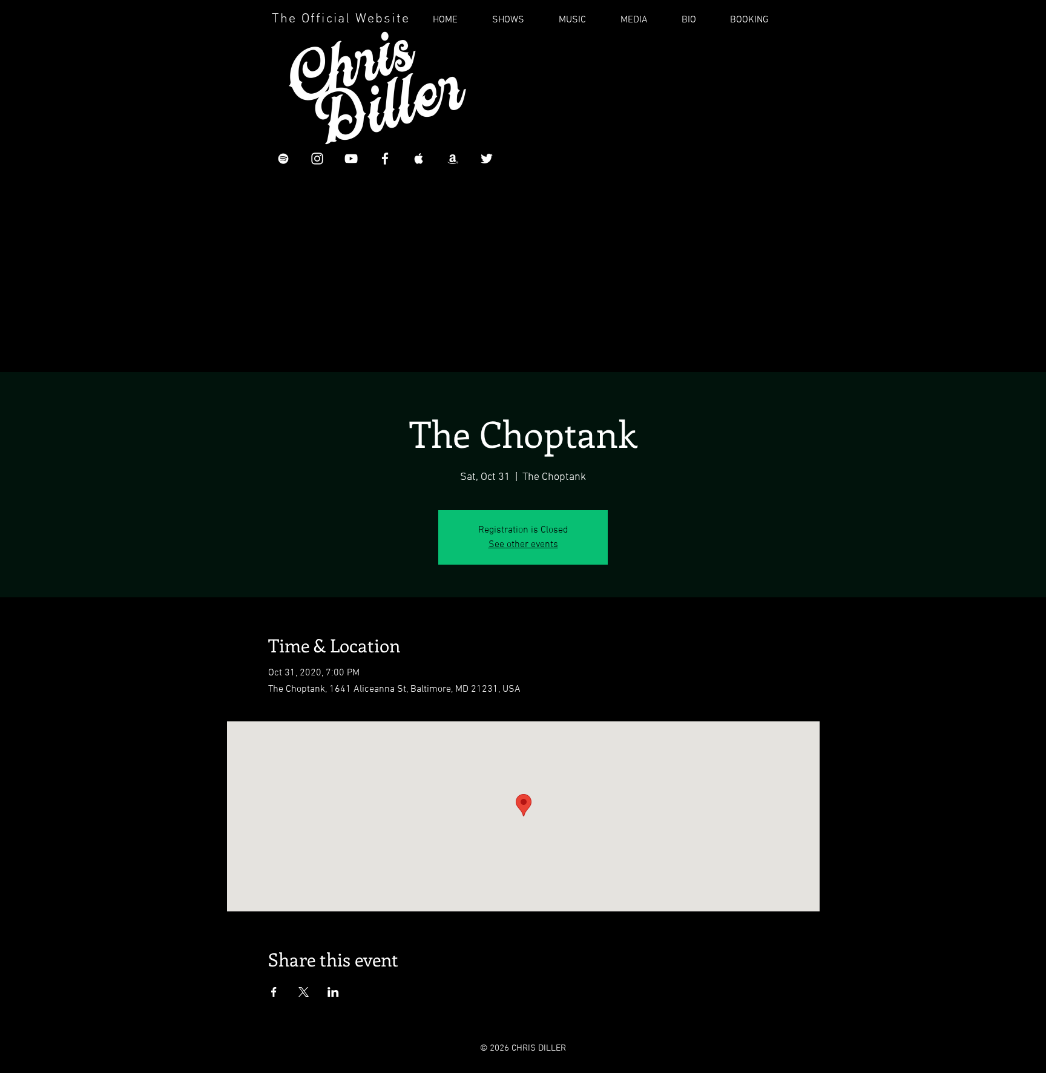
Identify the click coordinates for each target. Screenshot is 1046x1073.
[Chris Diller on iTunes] (419, 158)
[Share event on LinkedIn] (333, 992)
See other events (523, 545)
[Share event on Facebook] (274, 992)
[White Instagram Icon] (317, 158)
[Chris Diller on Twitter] (487, 158)
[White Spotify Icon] (283, 158)
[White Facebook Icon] (385, 158)
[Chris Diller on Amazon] (453, 158)
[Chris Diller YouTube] (351, 158)
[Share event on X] (303, 992)
